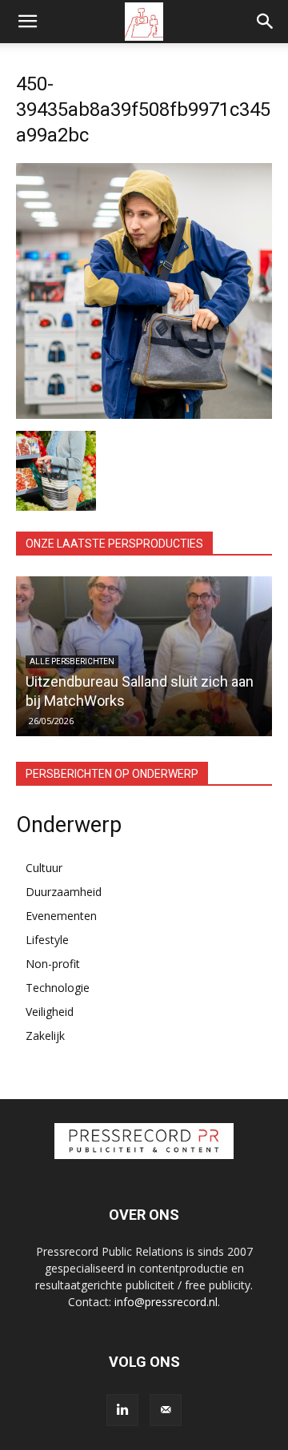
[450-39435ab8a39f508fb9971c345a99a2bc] (144, 414)
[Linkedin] (122, 1410)
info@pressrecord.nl (166, 1301)
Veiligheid (50, 1011)
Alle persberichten (72, 661)
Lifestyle (47, 939)
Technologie (58, 987)
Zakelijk (45, 1035)
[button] (27, 21)
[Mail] (166, 1410)
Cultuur (44, 867)
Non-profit (53, 963)
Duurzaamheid (64, 891)
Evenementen (61, 915)
